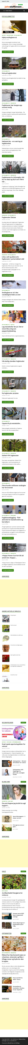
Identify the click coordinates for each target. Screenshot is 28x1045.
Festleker (9, 742)
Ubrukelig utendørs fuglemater (13, 361)
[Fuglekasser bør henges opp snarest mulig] (14, 95)
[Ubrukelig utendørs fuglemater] (14, 351)
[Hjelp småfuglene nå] (14, 27)
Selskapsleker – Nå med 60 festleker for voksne (19, 761)
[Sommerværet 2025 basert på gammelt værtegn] (7, 913)
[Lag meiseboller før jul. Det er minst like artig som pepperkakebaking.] (14, 317)
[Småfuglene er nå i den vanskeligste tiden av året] (14, 285)
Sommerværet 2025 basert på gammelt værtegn (18, 915)
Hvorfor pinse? (13, 625)
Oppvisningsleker (16, 742)
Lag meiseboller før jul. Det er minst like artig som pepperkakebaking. (12, 329)
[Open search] (24, 10)
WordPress (10, 1043)
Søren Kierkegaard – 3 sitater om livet (19, 817)
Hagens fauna (10, 35)
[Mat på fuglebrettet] (14, 63)
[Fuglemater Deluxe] (14, 207)
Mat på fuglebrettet (9, 73)
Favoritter (4, 801)
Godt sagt (10, 801)
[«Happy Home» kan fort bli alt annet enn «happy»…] (14, 547)
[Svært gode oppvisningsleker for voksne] (14, 733)
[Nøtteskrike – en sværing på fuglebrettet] (14, 131)
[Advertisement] (14, 593)
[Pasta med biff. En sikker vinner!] (7, 978)
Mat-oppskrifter (6, 952)
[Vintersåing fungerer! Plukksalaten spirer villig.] (7, 923)
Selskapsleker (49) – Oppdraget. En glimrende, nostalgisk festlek (18, 772)
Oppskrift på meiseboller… (11, 423)
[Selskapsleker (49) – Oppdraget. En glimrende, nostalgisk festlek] (7, 769)
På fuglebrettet (18, 35)
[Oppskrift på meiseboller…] (14, 413)
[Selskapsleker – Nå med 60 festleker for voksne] (7, 761)
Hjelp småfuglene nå (9, 37)
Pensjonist (13, 515)
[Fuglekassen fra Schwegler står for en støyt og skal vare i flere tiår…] (14, 167)
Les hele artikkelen (7, 51)
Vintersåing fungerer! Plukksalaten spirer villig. (19, 924)
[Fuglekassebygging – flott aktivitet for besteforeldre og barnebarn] (14, 509)
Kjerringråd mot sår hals (15, 655)
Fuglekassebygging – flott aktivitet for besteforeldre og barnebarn (12, 520)
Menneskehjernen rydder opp (16, 635)
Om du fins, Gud (13, 674)
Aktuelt (4, 35)
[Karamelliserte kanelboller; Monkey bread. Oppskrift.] (7, 986)
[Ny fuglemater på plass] (14, 383)
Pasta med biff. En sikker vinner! (18, 978)
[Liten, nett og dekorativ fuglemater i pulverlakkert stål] (14, 247)
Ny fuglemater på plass (10, 393)
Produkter (13, 103)
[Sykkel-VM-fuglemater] (14, 445)
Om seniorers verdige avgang (16, 645)
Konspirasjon (13, 615)
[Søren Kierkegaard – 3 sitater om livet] (7, 816)
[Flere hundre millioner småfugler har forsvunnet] (14, 477)
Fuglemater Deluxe (9, 217)
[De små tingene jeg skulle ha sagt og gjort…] (14, 792)
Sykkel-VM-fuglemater (10, 455)
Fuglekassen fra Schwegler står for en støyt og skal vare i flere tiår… (13, 179)
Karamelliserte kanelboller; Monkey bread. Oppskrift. (18, 988)
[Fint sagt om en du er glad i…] (7, 825)
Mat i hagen (5, 890)
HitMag (17, 1043)
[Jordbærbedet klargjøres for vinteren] (14, 882)
